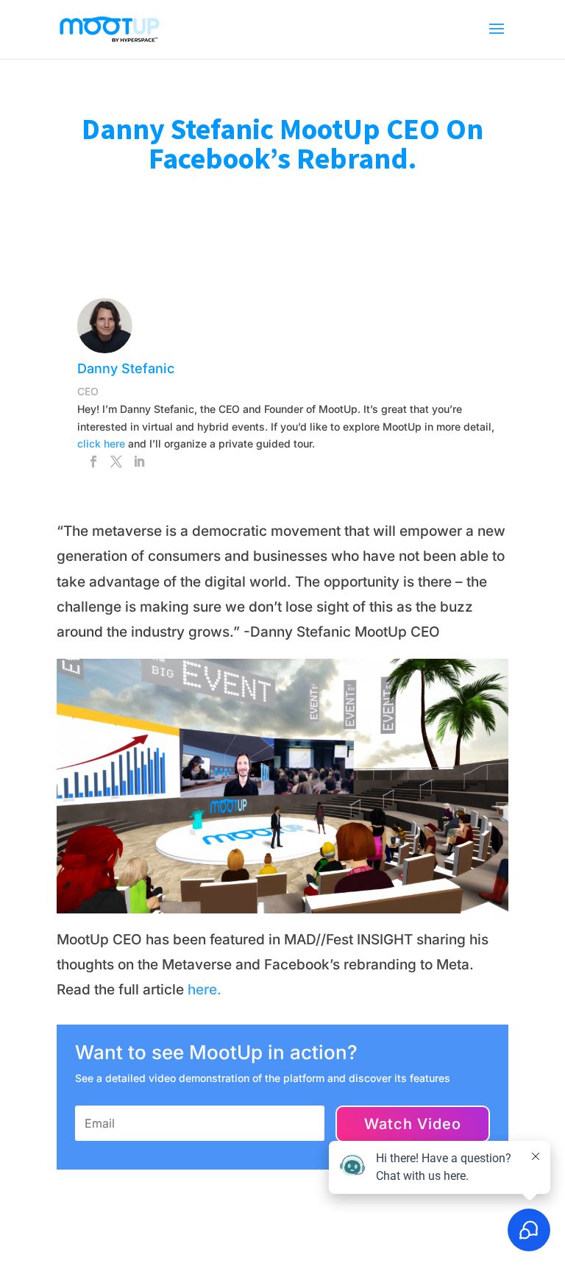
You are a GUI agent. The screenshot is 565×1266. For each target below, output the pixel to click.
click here (101, 443)
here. (204, 989)
